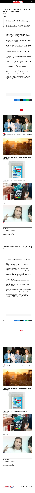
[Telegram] (3, 25)
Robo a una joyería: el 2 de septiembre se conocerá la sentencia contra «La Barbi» (17, 223)
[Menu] (3, 2)
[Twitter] (3, 21)
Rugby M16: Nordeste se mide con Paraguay (9, 230)
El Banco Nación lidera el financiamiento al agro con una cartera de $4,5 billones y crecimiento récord (17, 158)
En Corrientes (6, 228)
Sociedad (4, 133)
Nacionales (4, 387)
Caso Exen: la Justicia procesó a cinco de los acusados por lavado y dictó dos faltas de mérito (17, 135)
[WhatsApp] (3, 27)
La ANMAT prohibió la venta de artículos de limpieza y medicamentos (15, 180)
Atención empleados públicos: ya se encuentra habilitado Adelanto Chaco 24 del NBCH (17, 433)
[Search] (31, 2)
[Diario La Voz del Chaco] (18, 1)
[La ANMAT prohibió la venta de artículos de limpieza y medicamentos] (17, 169)
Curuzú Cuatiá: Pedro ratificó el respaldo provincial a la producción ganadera (13, 464)
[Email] (3, 23)
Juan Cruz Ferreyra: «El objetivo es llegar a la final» (10, 231)
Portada (4, 4)
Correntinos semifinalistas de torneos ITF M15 (9, 234)
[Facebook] (3, 19)
